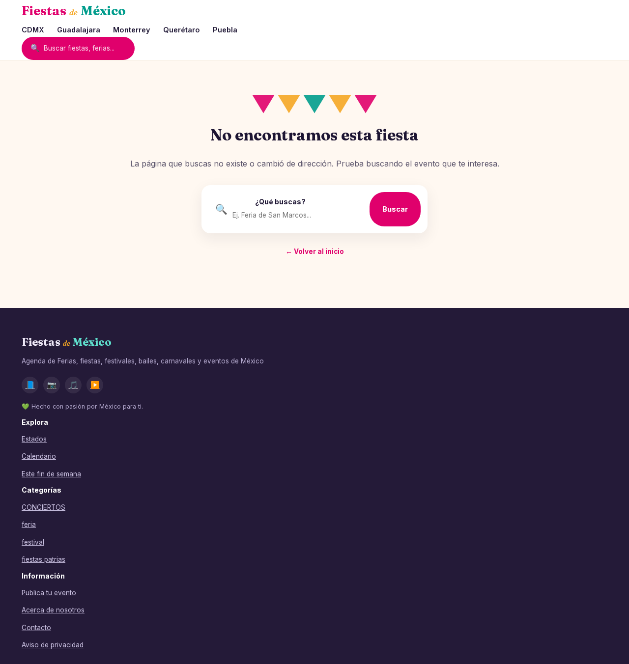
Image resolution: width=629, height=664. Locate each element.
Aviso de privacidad (53, 645)
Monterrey (131, 30)
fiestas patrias (43, 559)
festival (33, 542)
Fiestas (74, 11)
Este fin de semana (51, 474)
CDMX (33, 30)
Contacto (36, 628)
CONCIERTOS (43, 507)
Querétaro (181, 30)
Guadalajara (78, 30)
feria (29, 524)
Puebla (225, 30)
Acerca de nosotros (53, 610)
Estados (34, 439)
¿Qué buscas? (280, 201)
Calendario (39, 456)
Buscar (395, 209)
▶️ (95, 384)
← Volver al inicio (315, 251)
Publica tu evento (49, 593)
